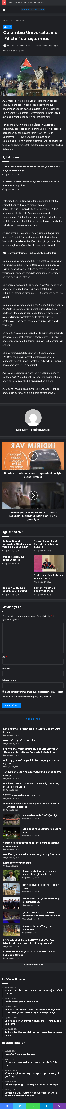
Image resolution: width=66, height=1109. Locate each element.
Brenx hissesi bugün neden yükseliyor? (13, 558)
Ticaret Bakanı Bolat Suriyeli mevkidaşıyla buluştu (46, 543)
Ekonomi (20, 20)
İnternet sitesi (9, 680)
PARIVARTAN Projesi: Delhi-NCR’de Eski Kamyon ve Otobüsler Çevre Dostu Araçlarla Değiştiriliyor (31, 750)
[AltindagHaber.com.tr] (33, 9)
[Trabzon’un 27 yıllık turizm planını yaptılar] (49, 563)
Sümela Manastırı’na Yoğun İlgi (39, 815)
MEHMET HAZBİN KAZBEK (18, 46)
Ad (4, 657)
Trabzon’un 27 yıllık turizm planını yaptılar (49, 577)
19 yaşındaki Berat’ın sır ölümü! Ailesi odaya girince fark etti (39, 873)
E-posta (7, 668)
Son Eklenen (33, 718)
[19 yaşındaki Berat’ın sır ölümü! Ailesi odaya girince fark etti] (11, 875)
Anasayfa (9, 20)
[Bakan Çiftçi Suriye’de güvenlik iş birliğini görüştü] (11, 903)
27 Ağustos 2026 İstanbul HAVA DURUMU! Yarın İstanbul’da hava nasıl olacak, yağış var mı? (29, 941)
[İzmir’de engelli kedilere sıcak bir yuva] (11, 889)
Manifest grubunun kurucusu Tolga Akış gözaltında (32, 854)
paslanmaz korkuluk (33, 964)
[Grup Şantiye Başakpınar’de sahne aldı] (11, 833)
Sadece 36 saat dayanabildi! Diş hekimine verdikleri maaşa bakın (16, 543)
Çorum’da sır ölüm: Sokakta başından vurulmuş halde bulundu (41, 914)
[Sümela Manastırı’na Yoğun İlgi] (11, 819)
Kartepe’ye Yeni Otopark (17, 862)
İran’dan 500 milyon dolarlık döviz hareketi (15, 589)
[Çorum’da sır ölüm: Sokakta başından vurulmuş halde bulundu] (11, 917)
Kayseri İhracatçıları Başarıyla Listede (45, 589)
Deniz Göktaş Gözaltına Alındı (20, 740)
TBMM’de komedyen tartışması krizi (23, 795)
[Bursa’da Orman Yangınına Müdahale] (11, 930)
